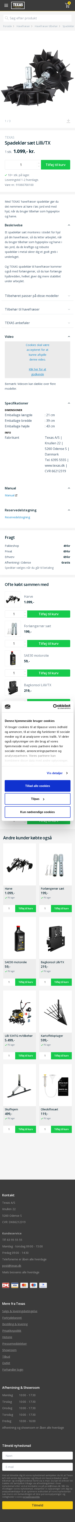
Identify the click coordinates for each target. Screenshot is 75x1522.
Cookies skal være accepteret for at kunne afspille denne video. (37, 359)
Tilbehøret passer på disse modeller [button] (32, 296)
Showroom (9, 1350)
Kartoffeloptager (52, 1036)
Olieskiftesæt (49, 1109)
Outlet (6, 1363)
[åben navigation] (5, 5)
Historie (7, 1337)
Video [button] (9, 336)
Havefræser (23, 26)
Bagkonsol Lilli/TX (52, 962)
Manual (9, 495)
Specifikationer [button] (16, 403)
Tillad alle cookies (37, 785)
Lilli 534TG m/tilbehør (19, 1036)
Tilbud (6, 1356)
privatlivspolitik (31, 1496)
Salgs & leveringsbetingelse (19, 1311)
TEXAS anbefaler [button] (17, 323)
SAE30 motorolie (16, 962)
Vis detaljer (55, 773)
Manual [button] (10, 488)
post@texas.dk (11, 1266)
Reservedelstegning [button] (20, 510)
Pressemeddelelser (14, 1344)
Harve (8, 888)
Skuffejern (11, 1109)
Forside (7, 26)
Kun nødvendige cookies (37, 811)
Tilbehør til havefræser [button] (22, 309)
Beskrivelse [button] (14, 225)
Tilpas (35, 798)
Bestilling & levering (15, 1324)
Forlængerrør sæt (52, 888)
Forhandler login (12, 1369)
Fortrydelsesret (12, 1318)
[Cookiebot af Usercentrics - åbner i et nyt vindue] (53, 706)
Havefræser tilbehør (46, 26)
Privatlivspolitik (11, 1331)
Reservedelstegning (17, 517)
